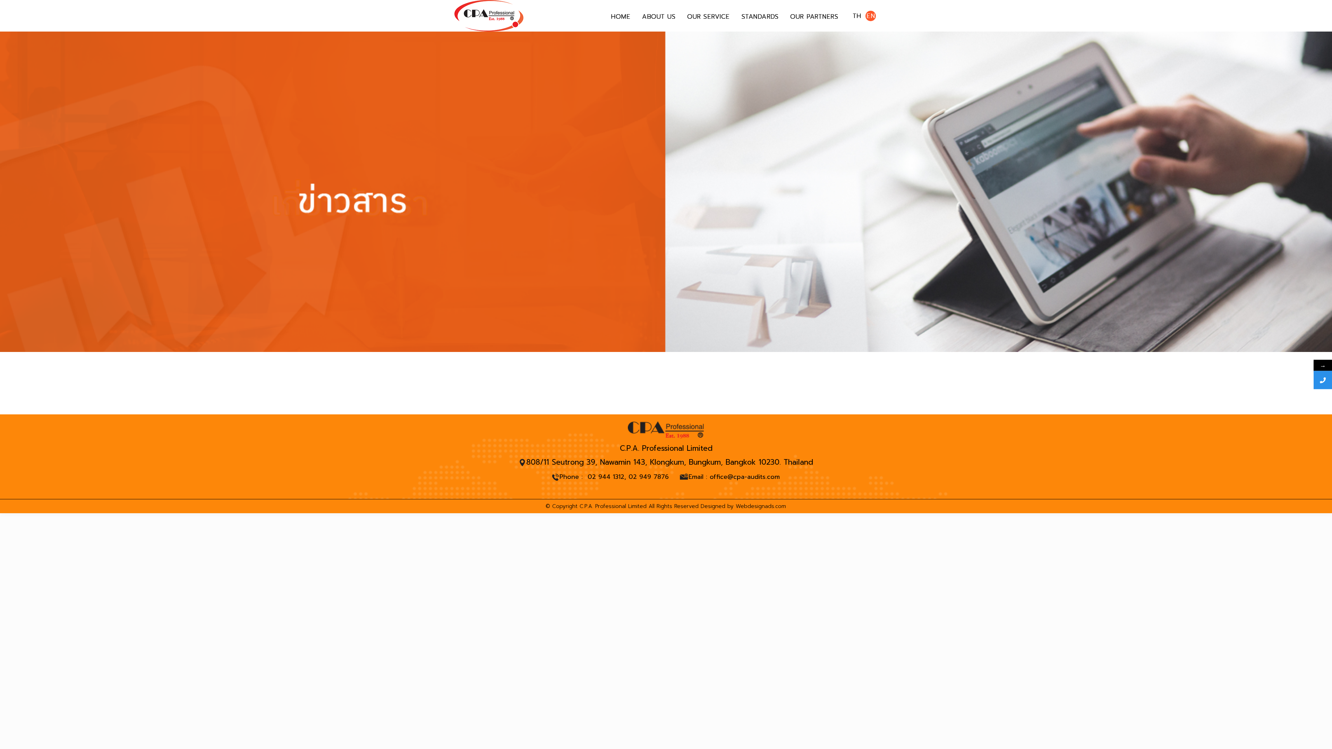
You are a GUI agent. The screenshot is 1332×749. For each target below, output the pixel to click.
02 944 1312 (606, 477)
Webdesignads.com (761, 506)
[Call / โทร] (1323, 380)
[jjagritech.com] (488, 16)
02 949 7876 (649, 477)
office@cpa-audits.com (745, 477)
